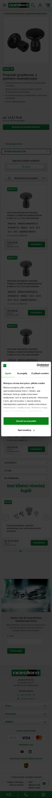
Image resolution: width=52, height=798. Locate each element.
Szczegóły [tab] (22, 373)
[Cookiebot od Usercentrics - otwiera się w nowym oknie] (37, 365)
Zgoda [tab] (8, 373)
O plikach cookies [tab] (40, 373)
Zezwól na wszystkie (26, 421)
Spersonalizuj (24, 430)
